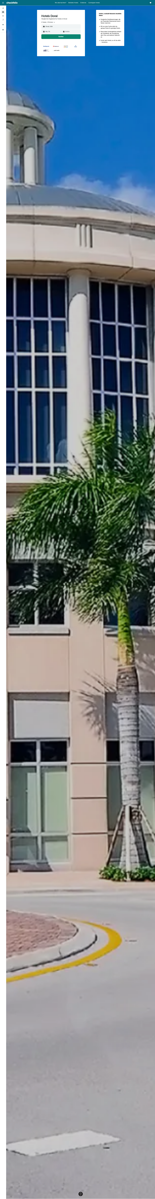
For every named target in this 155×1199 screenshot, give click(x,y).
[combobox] (48, 22)
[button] (3, 3)
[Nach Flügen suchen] (3, 8)
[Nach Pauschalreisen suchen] (3, 19)
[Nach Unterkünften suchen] (3, 12)
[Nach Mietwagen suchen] (3, 16)
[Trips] (3, 24)
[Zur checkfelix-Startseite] (12, 3)
